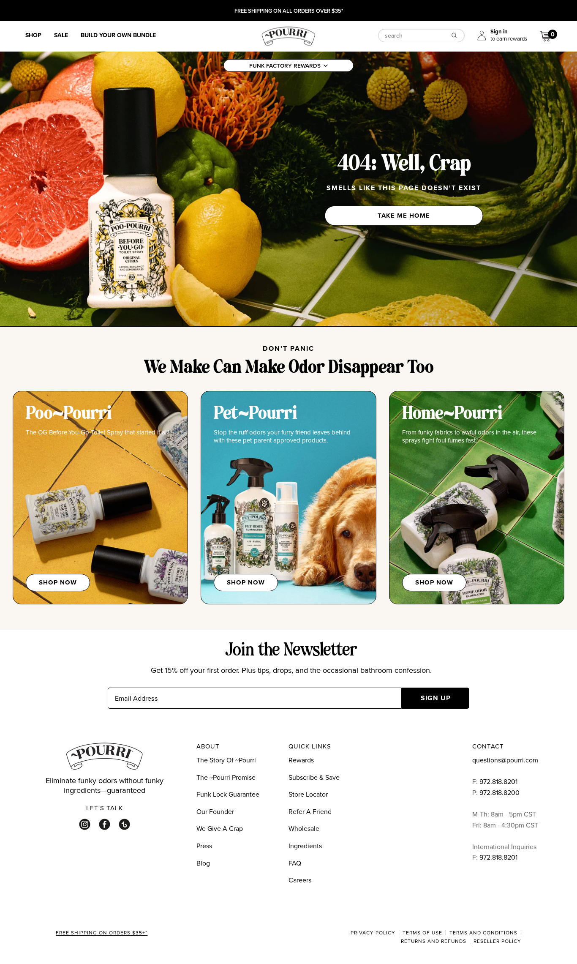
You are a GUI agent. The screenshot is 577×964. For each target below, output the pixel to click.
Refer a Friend (310, 811)
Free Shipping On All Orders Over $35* (288, 11)
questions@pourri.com (505, 760)
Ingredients (305, 845)
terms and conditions (483, 932)
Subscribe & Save (314, 777)
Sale (61, 35)
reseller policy (497, 941)
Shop (33, 35)
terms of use (422, 932)
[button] (288, 65)
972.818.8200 (500, 792)
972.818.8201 (498, 781)
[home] (288, 35)
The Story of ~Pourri (226, 760)
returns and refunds (433, 941)
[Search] (454, 35)
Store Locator (308, 794)
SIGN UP (436, 698)
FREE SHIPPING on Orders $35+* (101, 933)
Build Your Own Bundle (118, 35)
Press (204, 845)
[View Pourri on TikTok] (124, 824)
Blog (203, 863)
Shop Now (58, 582)
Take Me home (404, 215)
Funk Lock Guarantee (227, 794)
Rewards (301, 760)
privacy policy (373, 932)
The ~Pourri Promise (226, 777)
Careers (299, 880)
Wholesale (303, 828)
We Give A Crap (219, 828)
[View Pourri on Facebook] (104, 824)
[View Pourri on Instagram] (85, 824)
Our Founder (215, 811)
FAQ (294, 863)
